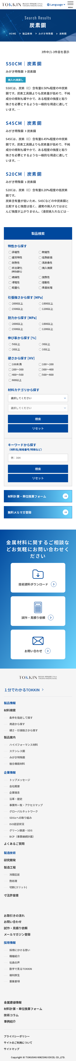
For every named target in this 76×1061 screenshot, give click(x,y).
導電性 (16, 282)
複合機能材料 (17, 763)
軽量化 (16, 287)
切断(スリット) (18, 887)
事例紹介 (10, 1021)
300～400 (47, 369)
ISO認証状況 (16, 824)
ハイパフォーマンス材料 (23, 744)
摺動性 (46, 282)
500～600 (47, 374)
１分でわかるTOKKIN (22, 689)
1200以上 (47, 308)
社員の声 (14, 962)
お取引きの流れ (14, 915)
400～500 (17, 374)
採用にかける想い (19, 950)
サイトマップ (11, 1049)
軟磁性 (46, 252)
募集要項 (14, 981)
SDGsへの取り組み (20, 818)
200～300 (17, 369)
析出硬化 (17, 269)
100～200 (47, 364)
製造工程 (10, 867)
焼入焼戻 (47, 267)
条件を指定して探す (21, 717)
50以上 (16, 344)
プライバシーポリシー (17, 1036)
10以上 (46, 349)
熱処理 (13, 881)
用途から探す (17, 724)
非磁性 (16, 252)
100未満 (17, 364)
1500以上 (17, 308)
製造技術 (10, 852)
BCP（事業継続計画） (22, 836)
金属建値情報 (13, 1002)
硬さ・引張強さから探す (23, 730)
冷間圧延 (14, 874)
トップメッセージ (19, 780)
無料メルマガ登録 (19, 512)
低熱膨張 (47, 257)
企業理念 (14, 792)
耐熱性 (16, 262)
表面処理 (47, 287)
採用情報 (10, 942)
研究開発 (10, 860)
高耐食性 (47, 262)
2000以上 (17, 303)
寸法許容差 (11, 895)
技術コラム (11, 1015)
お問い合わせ (13, 921)
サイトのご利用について (18, 1042)
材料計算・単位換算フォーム (27, 496)
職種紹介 (14, 956)
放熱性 (46, 277)
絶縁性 (16, 277)
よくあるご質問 (14, 843)
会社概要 (14, 786)
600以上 (17, 380)
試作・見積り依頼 (15, 928)
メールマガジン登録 (17, 934)
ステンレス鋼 (17, 751)
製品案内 (10, 737)
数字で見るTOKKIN (20, 969)
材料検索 (10, 710)
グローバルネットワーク (23, 811)
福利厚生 (14, 975)
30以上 (46, 344)
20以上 (16, 349)
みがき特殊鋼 (17, 757)
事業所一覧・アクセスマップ (26, 805)
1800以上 (47, 303)
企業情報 (10, 772)
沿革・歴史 (15, 799)
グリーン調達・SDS (20, 830)
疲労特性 (17, 257)
